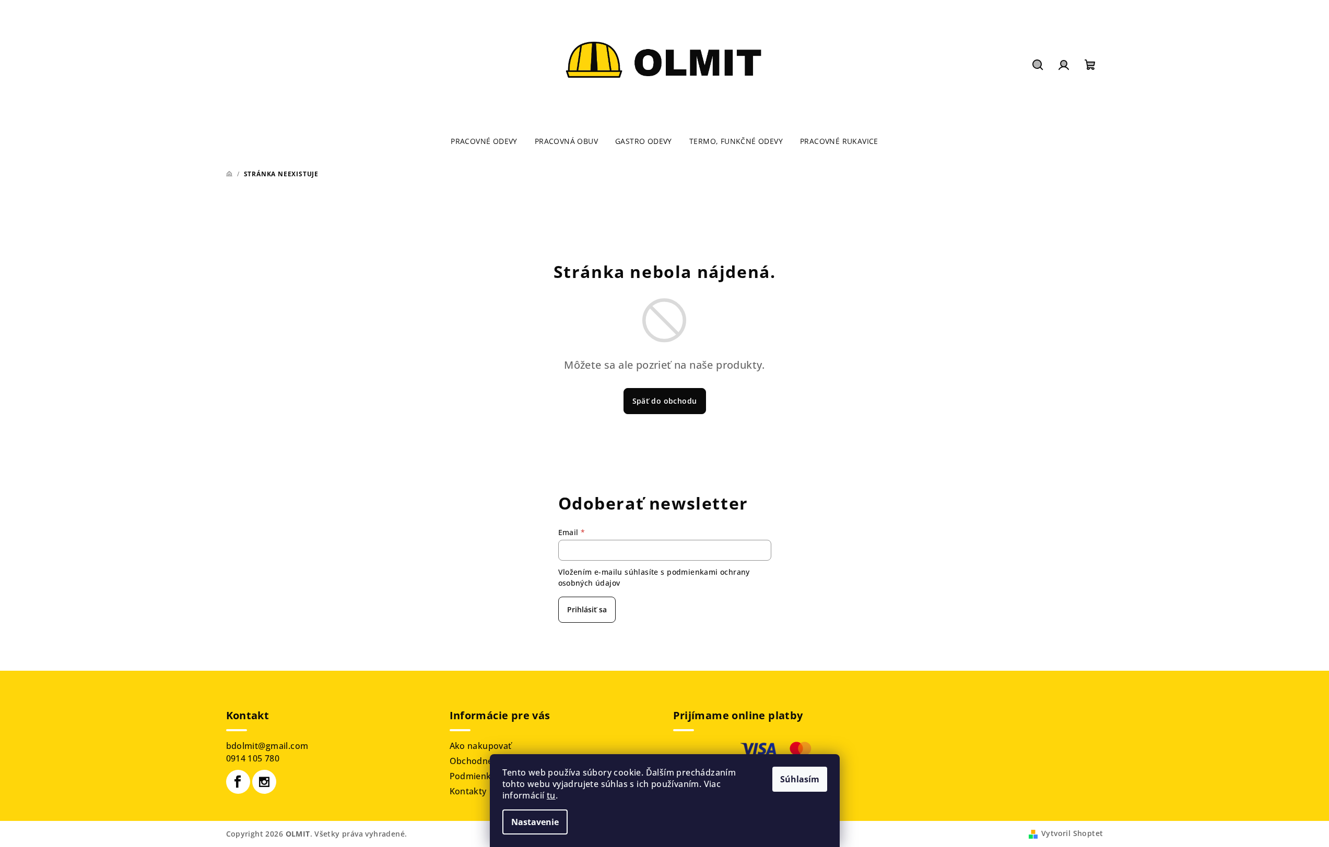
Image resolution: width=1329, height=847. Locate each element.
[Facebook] (238, 782)
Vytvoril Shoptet (1072, 833)
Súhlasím (799, 779)
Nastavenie (535, 822)
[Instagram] (264, 782)
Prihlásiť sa (587, 609)
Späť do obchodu (664, 401)
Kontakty (468, 791)
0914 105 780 (253, 758)
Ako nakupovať (481, 746)
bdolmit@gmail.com (267, 746)
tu (551, 795)
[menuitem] (484, 141)
